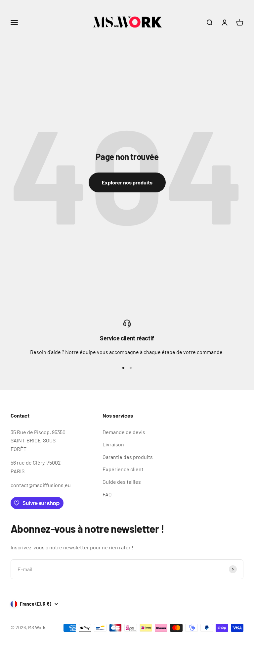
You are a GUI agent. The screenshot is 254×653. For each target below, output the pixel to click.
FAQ (107, 494)
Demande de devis (124, 432)
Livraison (113, 444)
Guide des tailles (122, 481)
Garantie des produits (128, 457)
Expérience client (123, 469)
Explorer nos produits (127, 182)
